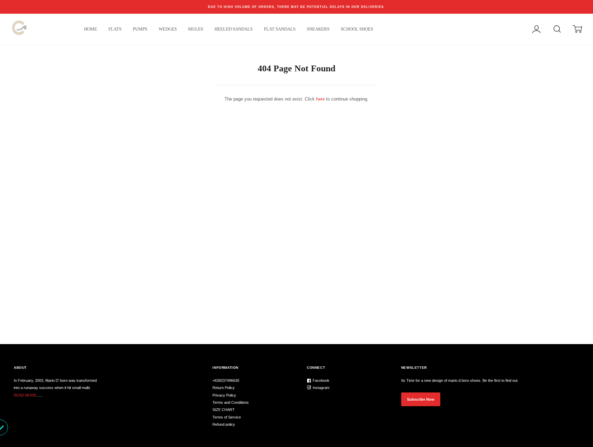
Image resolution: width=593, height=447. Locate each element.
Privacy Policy (224, 395)
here (320, 99)
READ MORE (25, 395)
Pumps (140, 29)
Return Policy (223, 388)
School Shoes (357, 29)
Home (90, 29)
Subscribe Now (420, 399)
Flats (114, 29)
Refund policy (223, 424)
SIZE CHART (223, 410)
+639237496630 (225, 380)
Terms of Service (226, 417)
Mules (195, 29)
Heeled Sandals (233, 29)
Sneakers (318, 29)
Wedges (168, 29)
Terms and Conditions (230, 402)
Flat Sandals (279, 29)
